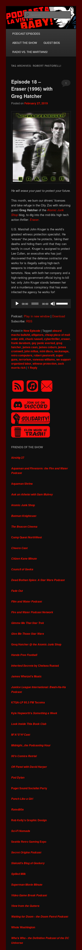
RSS (29, 321)
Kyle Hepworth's (34, 713)
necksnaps (61, 351)
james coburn (48, 347)
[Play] (17, 303)
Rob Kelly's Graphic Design (29, 820)
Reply (32, 368)
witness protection (44, 363)
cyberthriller (52, 339)
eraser (65, 339)
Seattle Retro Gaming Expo (28, 841)
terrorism (25, 359)
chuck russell (34, 339)
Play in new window (37, 316)
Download (58, 316)
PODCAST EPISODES (26, 33)
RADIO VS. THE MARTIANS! (30, 52)
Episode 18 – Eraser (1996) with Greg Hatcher (32, 88)
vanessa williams (44, 359)
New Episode (31, 331)
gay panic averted (43, 343)
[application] (41, 303)
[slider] (62, 303)
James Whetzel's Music (26, 676)
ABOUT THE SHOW (24, 43)
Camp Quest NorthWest (26, 537)
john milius (31, 351)
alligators (37, 335)
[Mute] (53, 303)
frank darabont (20, 343)
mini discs (46, 351)
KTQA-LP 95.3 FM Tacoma (28, 702)
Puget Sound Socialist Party (29, 788)
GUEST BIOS (52, 43)
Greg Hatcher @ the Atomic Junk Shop (36, 644)
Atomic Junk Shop (23, 505)
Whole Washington (23, 927)
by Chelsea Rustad (35, 665)
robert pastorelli (44, 355)
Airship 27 (17, 457)
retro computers (21, 355)
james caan (30, 347)
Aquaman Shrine (22, 484)
